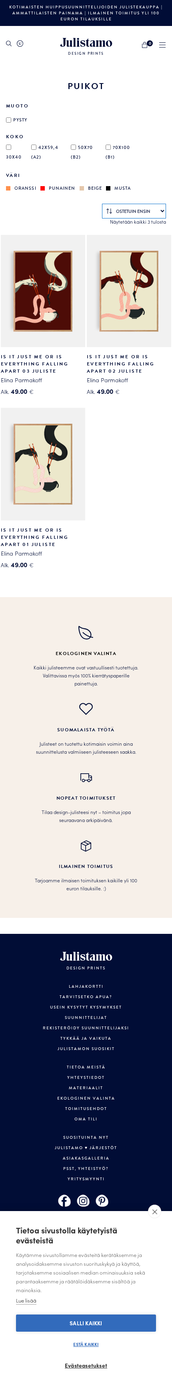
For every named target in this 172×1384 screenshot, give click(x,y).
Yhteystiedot (86, 1077)
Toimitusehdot (86, 1109)
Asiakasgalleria (86, 1158)
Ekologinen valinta (86, 1098)
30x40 (14, 157)
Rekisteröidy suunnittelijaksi (86, 1028)
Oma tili (86, 1119)
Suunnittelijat (86, 1018)
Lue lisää (26, 1300)
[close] (154, 1211)
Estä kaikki (85, 1344)
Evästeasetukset (86, 1365)
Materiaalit (86, 1088)
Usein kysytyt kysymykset (86, 1007)
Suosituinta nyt (86, 1137)
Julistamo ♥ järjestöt (86, 1148)
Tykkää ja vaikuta (86, 1038)
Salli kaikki (86, 1323)
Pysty (20, 120)
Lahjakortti (86, 986)
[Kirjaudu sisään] (20, 43)
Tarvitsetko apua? (86, 997)
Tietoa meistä (86, 1067)
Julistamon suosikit (86, 1049)
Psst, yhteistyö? (86, 1169)
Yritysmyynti (86, 1179)
